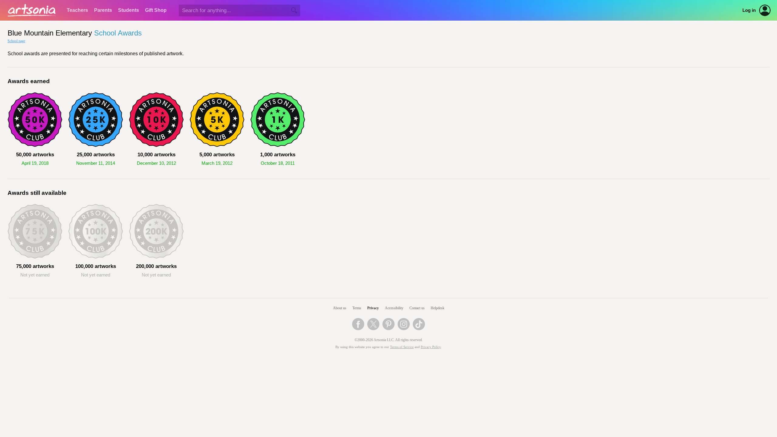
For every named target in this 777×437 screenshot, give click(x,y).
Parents (103, 10)
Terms (356, 308)
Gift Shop (156, 10)
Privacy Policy (431, 347)
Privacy (373, 308)
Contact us (417, 308)
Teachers (77, 10)
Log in (749, 10)
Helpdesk (437, 308)
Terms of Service (402, 347)
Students (128, 10)
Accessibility (394, 308)
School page (16, 41)
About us (339, 308)
